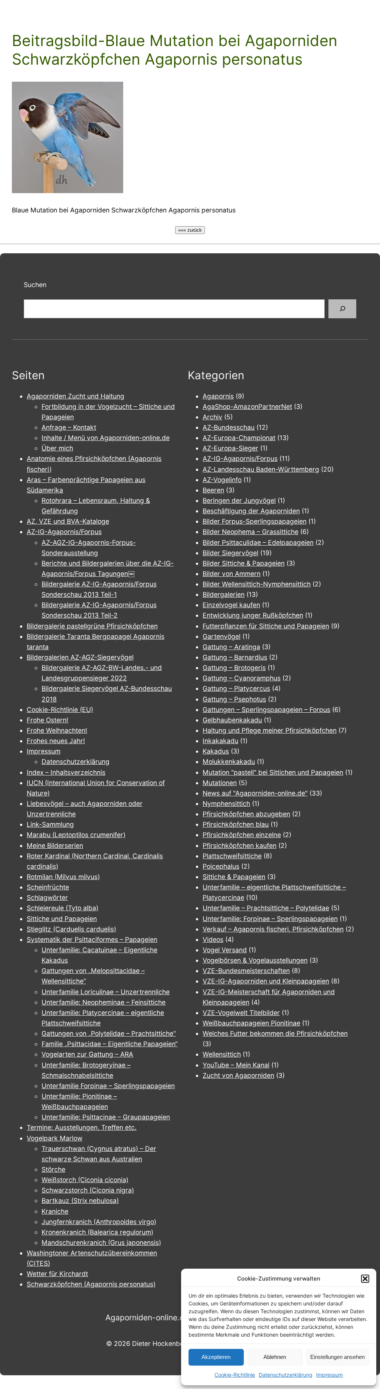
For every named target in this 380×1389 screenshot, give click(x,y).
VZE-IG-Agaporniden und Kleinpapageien (266, 981)
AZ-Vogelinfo (222, 480)
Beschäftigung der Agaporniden (251, 511)
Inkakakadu (220, 741)
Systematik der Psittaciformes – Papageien (92, 939)
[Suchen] (342, 308)
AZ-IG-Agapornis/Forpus (64, 532)
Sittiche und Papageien (62, 919)
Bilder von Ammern (232, 574)
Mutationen (220, 783)
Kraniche (55, 1211)
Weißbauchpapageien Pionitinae (251, 1023)
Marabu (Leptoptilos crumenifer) (76, 835)
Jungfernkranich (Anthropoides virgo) (99, 1222)
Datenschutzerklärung (285, 1375)
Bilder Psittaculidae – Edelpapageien (258, 542)
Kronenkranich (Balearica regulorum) (97, 1232)
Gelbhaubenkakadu (232, 720)
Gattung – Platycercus (236, 688)
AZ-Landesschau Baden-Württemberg (261, 469)
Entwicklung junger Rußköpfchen (253, 615)
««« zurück (190, 230)
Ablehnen (274, 1357)
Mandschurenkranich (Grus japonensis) (101, 1242)
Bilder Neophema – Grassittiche (250, 532)
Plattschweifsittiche (232, 856)
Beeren (213, 490)
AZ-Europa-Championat (239, 438)
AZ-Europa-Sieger (230, 448)
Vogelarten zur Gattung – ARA (87, 1054)
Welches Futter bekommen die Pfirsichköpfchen (275, 1033)
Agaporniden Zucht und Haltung (75, 396)
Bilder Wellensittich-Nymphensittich (257, 584)
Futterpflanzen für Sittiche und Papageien (266, 626)
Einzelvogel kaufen (231, 605)
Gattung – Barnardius (235, 657)
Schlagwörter (47, 897)
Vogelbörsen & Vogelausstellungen (255, 960)
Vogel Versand (225, 950)
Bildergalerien (224, 594)
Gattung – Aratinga (231, 647)
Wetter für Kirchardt (57, 1274)
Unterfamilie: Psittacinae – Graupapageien (106, 1117)
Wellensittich (222, 1054)
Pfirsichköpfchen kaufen (239, 845)
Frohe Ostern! (47, 720)
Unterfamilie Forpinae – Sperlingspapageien (108, 1086)
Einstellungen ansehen (337, 1357)
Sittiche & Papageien (234, 877)
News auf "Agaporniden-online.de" (255, 793)
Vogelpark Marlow (54, 1138)
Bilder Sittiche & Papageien (244, 563)
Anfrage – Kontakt (69, 427)
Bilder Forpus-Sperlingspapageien (255, 521)
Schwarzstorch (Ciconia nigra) (88, 1190)
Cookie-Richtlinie (234, 1375)
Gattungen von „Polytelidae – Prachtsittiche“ (109, 1033)
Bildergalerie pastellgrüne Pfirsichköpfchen (92, 626)
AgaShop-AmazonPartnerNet (247, 406)
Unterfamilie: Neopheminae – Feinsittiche (104, 1002)
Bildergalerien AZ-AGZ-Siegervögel (80, 657)
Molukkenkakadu (229, 761)
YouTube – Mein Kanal (236, 1065)
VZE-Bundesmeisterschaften (246, 971)
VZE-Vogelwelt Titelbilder (241, 1012)
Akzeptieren (216, 1357)
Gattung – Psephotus (234, 699)
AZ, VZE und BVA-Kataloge (68, 521)
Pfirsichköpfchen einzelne (242, 835)
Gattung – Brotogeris (234, 667)
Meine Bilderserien (55, 845)
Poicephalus (221, 866)
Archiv (212, 417)
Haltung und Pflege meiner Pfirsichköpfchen (270, 730)
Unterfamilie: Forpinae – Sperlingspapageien (270, 919)
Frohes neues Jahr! (56, 741)
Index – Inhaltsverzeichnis (66, 772)
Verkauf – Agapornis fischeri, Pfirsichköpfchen (273, 929)
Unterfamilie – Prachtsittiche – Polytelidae (266, 908)
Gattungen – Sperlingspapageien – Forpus (266, 709)
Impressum (329, 1375)
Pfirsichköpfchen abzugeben (246, 814)
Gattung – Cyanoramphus (242, 678)
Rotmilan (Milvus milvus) (63, 877)
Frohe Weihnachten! (57, 730)
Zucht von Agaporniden (238, 1075)
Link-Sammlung (50, 824)
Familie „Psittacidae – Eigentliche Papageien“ (110, 1044)
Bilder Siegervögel (230, 553)
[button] (365, 1278)
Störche (53, 1169)
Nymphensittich (226, 803)
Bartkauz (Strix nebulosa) (80, 1200)
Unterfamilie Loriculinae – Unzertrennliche (106, 992)
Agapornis (218, 396)
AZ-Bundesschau (229, 427)
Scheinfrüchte (48, 887)
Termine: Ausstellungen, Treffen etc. (82, 1127)
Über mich (57, 448)
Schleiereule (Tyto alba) (62, 908)
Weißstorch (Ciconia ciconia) (85, 1180)
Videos (213, 939)
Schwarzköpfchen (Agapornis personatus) (91, 1284)
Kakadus (216, 751)
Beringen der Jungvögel (239, 500)
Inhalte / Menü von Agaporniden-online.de (106, 438)
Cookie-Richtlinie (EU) (60, 709)
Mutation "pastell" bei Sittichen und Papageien (273, 772)
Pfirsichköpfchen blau (236, 824)
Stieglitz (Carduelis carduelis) (71, 929)
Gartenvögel (221, 636)
